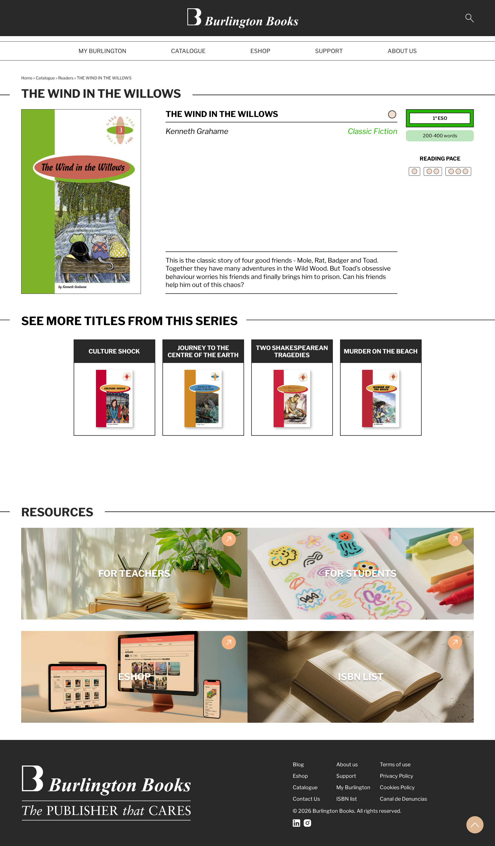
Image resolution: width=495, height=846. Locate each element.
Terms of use (395, 764)
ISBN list (346, 799)
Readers (65, 77)
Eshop (300, 776)
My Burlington (353, 787)
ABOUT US (402, 51)
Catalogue (45, 77)
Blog (298, 764)
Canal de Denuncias (403, 799)
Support (346, 776)
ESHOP (260, 51)
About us (347, 764)
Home (26, 77)
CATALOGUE (188, 51)
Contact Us (306, 799)
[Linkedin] (296, 823)
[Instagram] (307, 823)
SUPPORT (329, 51)
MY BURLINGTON (102, 51)
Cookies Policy (397, 787)
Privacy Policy (396, 776)
